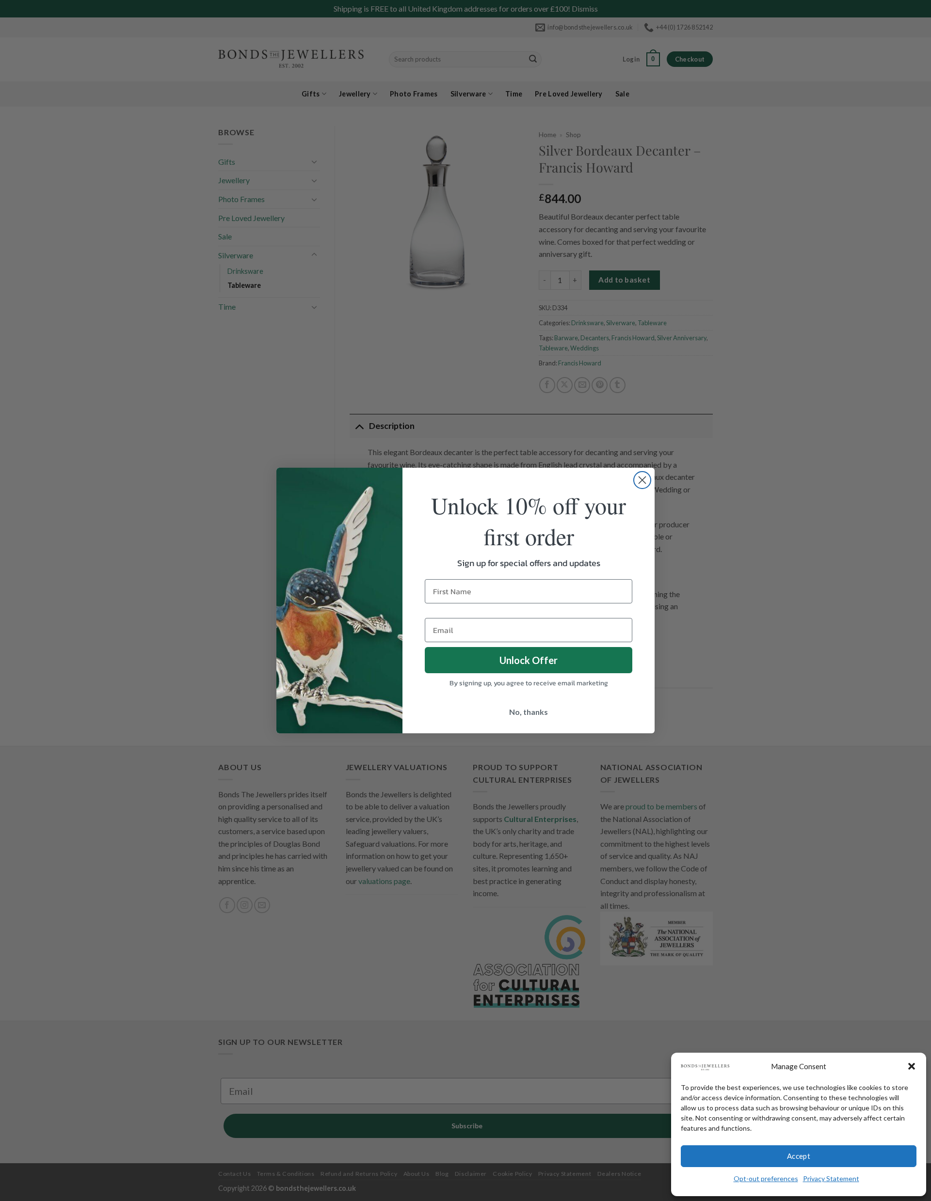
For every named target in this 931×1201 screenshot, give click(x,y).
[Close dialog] (642, 480)
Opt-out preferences (766, 1178)
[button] (911, 1066)
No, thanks (528, 711)
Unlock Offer (528, 660)
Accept (799, 1156)
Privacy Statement (831, 1178)
